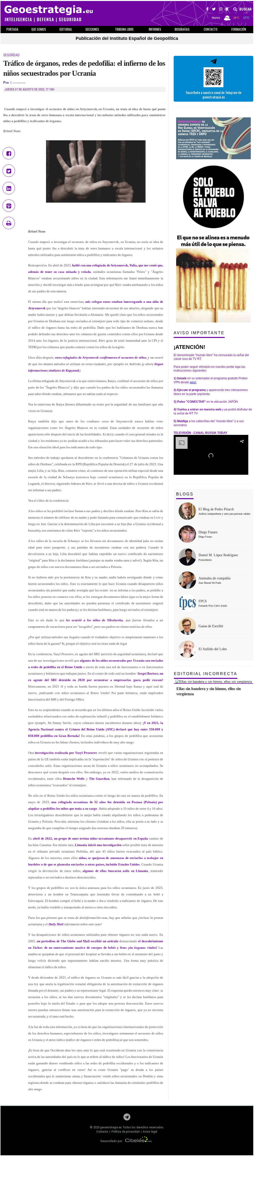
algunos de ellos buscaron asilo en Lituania (115, 871)
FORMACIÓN (238, 29)
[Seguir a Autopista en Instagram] (221, 9)
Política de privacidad (125, 1131)
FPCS (203, 601)
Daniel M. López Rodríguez (218, 555)
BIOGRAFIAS (182, 29)
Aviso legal (150, 1131)
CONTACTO (210, 29)
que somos (38, 29)
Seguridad (11, 55)
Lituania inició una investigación (98, 845)
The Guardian (99, 779)
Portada (12, 29)
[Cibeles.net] (139, 1141)
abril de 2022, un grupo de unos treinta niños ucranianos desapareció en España (90, 838)
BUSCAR (245, 9)
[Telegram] (127, 1118)
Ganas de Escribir (211, 626)
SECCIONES (92, 29)
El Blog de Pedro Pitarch (216, 509)
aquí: (193, 382)
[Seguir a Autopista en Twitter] (213, 9)
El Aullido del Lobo (213, 649)
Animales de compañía (214, 578)
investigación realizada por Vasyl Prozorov (66, 753)
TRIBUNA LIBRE (124, 29)
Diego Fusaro (208, 532)
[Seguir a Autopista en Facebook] (207, 9)
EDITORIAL (65, 29)
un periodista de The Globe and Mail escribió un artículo (77, 941)
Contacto (102, 1131)
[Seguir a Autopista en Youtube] (227, 9)
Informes (155, 29)
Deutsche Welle (74, 779)
